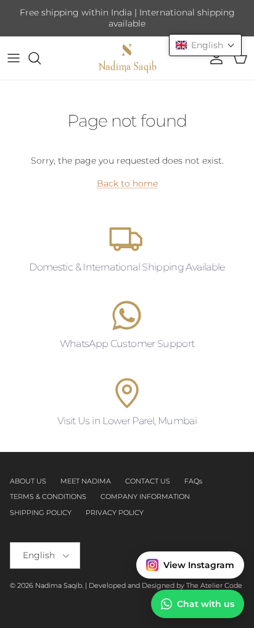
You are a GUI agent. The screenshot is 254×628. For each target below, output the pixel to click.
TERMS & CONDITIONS (48, 496)
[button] (205, 45)
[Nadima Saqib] (127, 58)
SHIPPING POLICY (41, 512)
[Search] (40, 58)
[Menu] (13, 58)
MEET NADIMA (85, 481)
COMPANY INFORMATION (145, 496)
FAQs (193, 481)
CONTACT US (147, 481)
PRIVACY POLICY (115, 512)
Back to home (127, 183)
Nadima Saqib (58, 585)
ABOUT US (28, 481)
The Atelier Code (214, 585)
